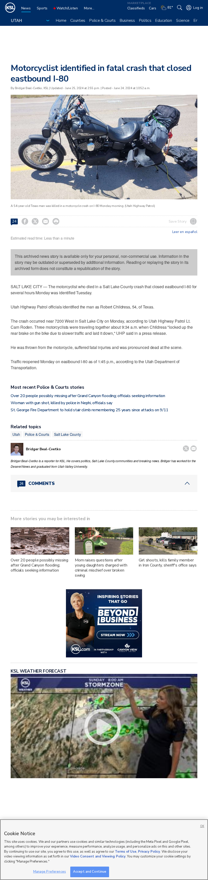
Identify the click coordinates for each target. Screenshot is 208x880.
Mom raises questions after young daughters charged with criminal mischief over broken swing (101, 567)
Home (61, 20)
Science (182, 20)
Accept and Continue (89, 871)
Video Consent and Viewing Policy (98, 856)
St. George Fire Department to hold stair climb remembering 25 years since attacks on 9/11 (89, 410)
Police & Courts (102, 20)
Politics (145, 20)
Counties (77, 20)
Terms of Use (125, 851)
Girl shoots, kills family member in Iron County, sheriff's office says (168, 562)
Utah (16, 434)
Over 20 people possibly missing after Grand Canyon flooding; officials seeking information (88, 396)
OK (202, 826)
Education (163, 20)
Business (127, 20)
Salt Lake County (67, 434)
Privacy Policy (149, 851)
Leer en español (184, 232)
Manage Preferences (49, 871)
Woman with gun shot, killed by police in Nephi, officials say (61, 403)
